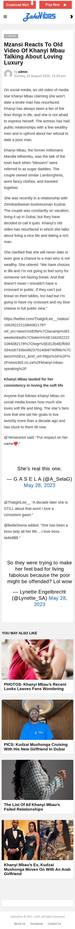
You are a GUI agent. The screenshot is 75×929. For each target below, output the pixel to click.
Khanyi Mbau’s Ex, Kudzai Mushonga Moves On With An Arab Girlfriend (37, 869)
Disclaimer (36, 923)
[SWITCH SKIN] (71, 16)
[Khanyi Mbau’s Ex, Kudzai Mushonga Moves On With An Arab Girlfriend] (37, 840)
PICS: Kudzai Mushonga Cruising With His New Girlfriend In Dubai (36, 746)
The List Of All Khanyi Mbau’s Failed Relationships (32, 806)
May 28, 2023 (39, 485)
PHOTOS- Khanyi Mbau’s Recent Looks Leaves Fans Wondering (35, 686)
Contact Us (54, 923)
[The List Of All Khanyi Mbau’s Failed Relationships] (37, 780)
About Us (19, 923)
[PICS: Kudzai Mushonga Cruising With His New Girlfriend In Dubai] (37, 720)
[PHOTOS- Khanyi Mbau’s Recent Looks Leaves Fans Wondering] (37, 659)
